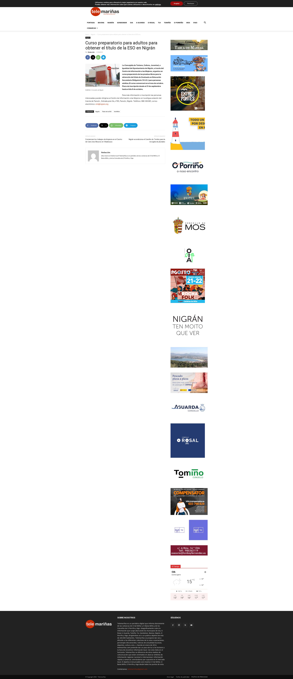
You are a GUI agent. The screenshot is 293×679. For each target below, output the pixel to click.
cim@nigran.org (101, 104)
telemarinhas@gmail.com (137, 669)
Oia (131, 23)
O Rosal (151, 23)
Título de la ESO (106, 111)
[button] (205, 23)
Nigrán (110, 23)
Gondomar (122, 23)
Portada (91, 23)
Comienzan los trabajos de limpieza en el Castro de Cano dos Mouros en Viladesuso (103, 140)
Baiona (101, 23)
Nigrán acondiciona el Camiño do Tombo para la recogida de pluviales (147, 140)
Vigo (195, 23)
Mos (188, 23)
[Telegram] (103, 57)
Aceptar (176, 3)
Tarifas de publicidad (182, 677)
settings (158, 5)
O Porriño (178, 23)
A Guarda (140, 23)
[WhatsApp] (98, 57)
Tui (159, 23)
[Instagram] (179, 625)
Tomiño (167, 23)
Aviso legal (170, 677)
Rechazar (190, 3)
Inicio (87, 34)
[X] (93, 57)
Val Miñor (117, 111)
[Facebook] (87, 57)
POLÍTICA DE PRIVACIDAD (199, 677)
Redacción (91, 52)
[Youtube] (191, 625)
